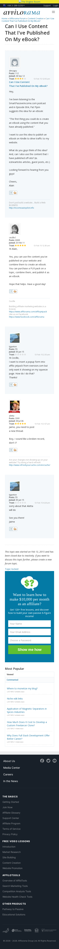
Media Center (11, 767)
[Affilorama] (21, 11)
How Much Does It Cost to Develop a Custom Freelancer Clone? (27, 724)
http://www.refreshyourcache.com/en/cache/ (29, 465)
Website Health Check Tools (17, 896)
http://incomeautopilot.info (21, 207)
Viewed (10, 674)
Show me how (29, 650)
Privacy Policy (10, 834)
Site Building (9, 857)
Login (55, 5)
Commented (12, 679)
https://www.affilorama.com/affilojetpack (28, 311)
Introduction (8, 846)
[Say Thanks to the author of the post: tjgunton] (13, 385)
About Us (9, 761)
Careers (8, 774)
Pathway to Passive (12, 909)
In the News (10, 781)
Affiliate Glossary (11, 812)
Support (47, 5)
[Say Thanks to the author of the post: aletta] (13, 450)
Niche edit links (15, 698)
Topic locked (11, 569)
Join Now (7, 807)
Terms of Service (11, 828)
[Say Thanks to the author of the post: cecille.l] (13, 291)
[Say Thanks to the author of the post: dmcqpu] (13, 193)
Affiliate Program (11, 823)
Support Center (10, 818)
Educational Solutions (13, 914)
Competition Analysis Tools (16, 891)
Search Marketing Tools (15, 886)
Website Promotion (12, 868)
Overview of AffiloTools (14, 880)
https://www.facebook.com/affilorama (26, 316)
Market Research (11, 852)
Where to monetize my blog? (22, 688)
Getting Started (10, 801)
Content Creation (11, 862)
